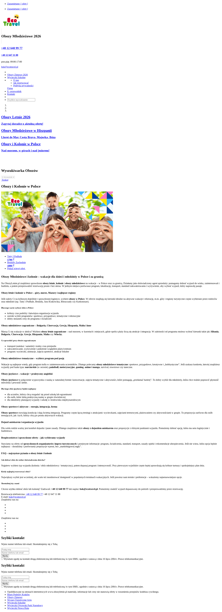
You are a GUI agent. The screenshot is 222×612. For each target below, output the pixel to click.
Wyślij (5, 556)
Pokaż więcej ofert (16, 268)
